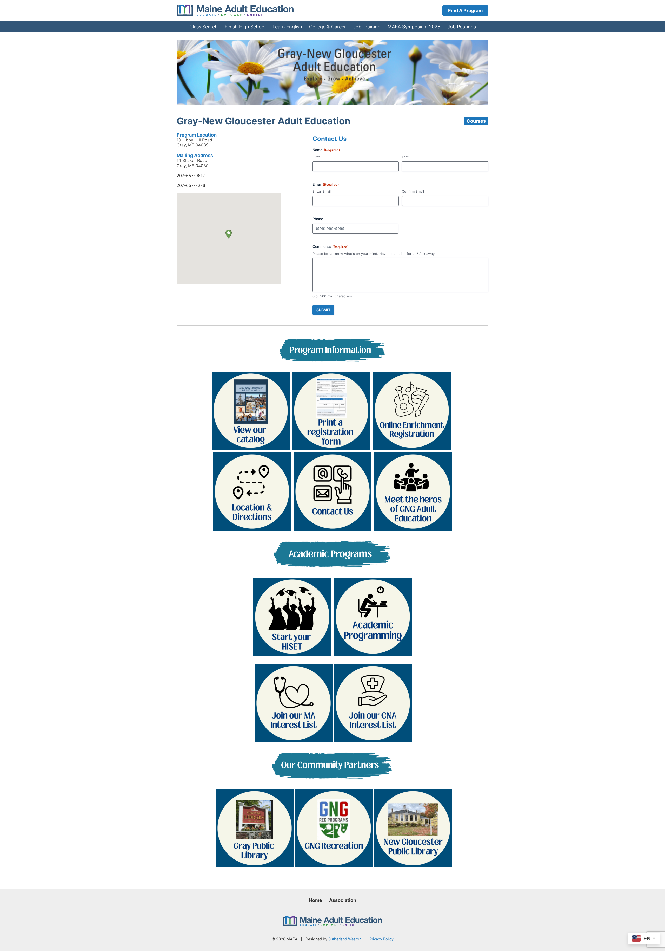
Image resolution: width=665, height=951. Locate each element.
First (316, 157)
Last (405, 157)
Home (315, 900)
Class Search (203, 26)
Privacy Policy (381, 939)
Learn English (287, 26)
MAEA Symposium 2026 (414, 26)
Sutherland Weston (344, 939)
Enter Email (321, 191)
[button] (228, 234)
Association (342, 900)
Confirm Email (413, 191)
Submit (323, 310)
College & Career (327, 26)
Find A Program (465, 10)
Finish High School (245, 26)
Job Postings (461, 26)
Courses (476, 121)
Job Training (367, 26)
